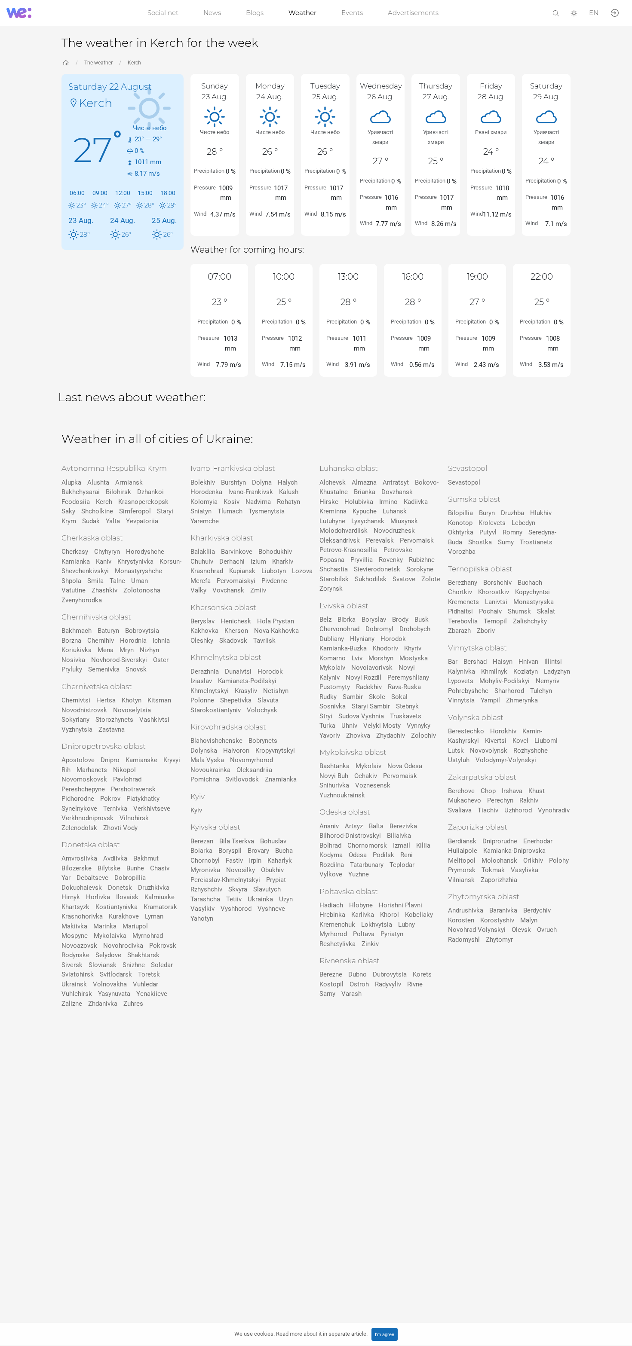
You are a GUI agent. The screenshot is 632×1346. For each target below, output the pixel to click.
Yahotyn (201, 918)
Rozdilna (331, 865)
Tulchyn (541, 691)
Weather (302, 13)
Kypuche (365, 511)
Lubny (406, 924)
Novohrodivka (123, 945)
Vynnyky (418, 725)
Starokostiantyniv (215, 710)
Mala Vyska (207, 760)
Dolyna (262, 482)
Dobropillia (130, 878)
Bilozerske (76, 868)
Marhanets (92, 770)
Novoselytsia (132, 710)
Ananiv (329, 826)
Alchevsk (332, 482)
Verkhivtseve (151, 808)
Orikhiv (533, 860)
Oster (161, 660)
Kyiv (196, 810)
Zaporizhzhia (499, 880)
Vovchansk (228, 590)
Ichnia (161, 640)
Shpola (71, 581)
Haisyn (502, 661)
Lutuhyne (332, 521)
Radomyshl (464, 939)
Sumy (506, 542)
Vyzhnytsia (76, 729)
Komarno (332, 658)
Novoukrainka (210, 770)
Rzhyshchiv (206, 889)
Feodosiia (75, 502)
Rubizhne (422, 560)
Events (352, 13)
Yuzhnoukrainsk (342, 795)
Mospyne (74, 936)
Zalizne (71, 1003)
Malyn (528, 920)
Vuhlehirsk (76, 994)
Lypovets (460, 681)
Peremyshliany (408, 677)
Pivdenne (274, 581)
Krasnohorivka (82, 916)
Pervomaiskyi (236, 581)
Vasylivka (524, 870)
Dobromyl (379, 629)
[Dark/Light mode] (574, 12)
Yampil (490, 700)
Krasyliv (246, 691)
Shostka (480, 542)
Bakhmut (146, 858)
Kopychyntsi (532, 592)
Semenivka (104, 669)
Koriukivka (76, 650)
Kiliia (423, 845)
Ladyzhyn (557, 671)
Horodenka (206, 492)
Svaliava (460, 810)
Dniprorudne (499, 841)
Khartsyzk (75, 907)
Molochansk (499, 860)
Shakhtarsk (143, 955)
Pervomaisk (417, 540)
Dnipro (110, 760)
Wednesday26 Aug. (381, 91)
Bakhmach (76, 631)
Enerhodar (537, 841)
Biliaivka (399, 835)
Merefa (200, 581)
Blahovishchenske (216, 741)
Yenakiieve (151, 994)
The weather (98, 63)
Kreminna (333, 511)
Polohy (559, 860)
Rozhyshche (530, 750)
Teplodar (402, 865)
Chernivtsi (75, 700)
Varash (351, 994)
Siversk (72, 965)
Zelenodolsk (79, 828)
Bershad (475, 661)
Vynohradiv (554, 810)
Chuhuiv (201, 561)
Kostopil (331, 984)
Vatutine (73, 590)
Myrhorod (333, 934)
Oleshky (201, 640)
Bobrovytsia (142, 631)
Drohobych (414, 629)
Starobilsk (334, 579)
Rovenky (391, 560)
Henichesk (236, 621)
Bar (452, 661)
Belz (325, 619)
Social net (162, 13)
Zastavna (111, 729)
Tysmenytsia (267, 511)
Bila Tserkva (236, 841)
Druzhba (512, 513)
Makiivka (74, 926)
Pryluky (71, 669)
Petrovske (397, 550)
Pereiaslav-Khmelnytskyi (225, 880)
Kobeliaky (419, 915)
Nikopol (124, 770)
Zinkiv (370, 944)
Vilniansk (461, 880)
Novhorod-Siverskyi (119, 660)
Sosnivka (332, 706)
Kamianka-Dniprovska (514, 851)
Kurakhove (124, 916)
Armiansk (129, 482)
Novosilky (240, 870)
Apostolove (78, 760)
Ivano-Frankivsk (250, 492)
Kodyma (331, 855)
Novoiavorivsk (372, 667)
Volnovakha (110, 984)
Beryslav (202, 621)
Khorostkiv (493, 592)
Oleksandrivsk (339, 540)
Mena (106, 650)
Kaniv (103, 561)
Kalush (288, 492)
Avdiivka (115, 858)
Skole (377, 697)
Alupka (71, 482)
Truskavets (405, 716)
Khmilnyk (494, 671)
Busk (421, 619)
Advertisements (413, 13)
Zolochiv (423, 735)
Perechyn (500, 800)
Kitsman (159, 700)
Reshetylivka (337, 944)
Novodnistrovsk (84, 710)
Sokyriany (75, 719)
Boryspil (230, 851)
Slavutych (267, 889)
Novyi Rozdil (363, 677)
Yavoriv (329, 735)
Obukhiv (272, 870)
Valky (198, 590)
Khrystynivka (135, 561)
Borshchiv (497, 582)
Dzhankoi (150, 492)
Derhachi (232, 561)
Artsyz (354, 826)
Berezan (201, 841)
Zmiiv (258, 590)
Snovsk (136, 669)
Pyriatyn (391, 934)
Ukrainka (260, 899)
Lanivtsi (496, 602)
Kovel (520, 741)
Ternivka (115, 808)
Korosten (461, 920)
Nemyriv (547, 681)
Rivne (415, 984)
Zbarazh (459, 631)
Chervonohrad (339, 629)
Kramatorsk (160, 907)
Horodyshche (145, 551)
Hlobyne (361, 905)
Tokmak (493, 870)
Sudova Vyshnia (361, 716)
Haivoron (236, 750)
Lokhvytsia (376, 924)
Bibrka (346, 619)
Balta (376, 826)
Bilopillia (460, 513)
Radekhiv (369, 687)
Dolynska (203, 750)
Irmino (388, 502)
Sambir (353, 697)
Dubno (357, 974)
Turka (327, 725)
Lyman (154, 916)
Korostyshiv (497, 920)
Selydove (108, 955)
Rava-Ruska (404, 687)
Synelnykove (79, 808)
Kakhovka (204, 631)
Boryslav (374, 619)
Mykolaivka (110, 936)
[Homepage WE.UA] (65, 62)
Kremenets (463, 602)
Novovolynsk (488, 750)
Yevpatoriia (142, 521)
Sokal (399, 697)
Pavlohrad (127, 779)
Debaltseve (92, 878)
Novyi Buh (333, 776)
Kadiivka (416, 502)
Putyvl (488, 532)
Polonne (202, 700)
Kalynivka (461, 671)
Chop (488, 791)
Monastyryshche (138, 571)
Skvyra (237, 889)
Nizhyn (149, 650)
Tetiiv (234, 899)
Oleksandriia (254, 770)
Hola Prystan (275, 621)
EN (593, 13)
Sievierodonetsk (377, 569)
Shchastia (333, 569)
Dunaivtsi (238, 671)
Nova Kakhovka (276, 631)
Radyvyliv (388, 984)
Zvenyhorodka (81, 600)
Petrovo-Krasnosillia (348, 550)
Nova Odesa (404, 766)
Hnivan (528, 661)
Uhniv (349, 725)
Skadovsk (233, 640)
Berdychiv (537, 910)
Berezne (330, 974)
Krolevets (492, 523)
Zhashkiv (104, 590)
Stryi (325, 716)
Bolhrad (330, 845)
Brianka (364, 492)
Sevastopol (464, 482)
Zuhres (133, 1003)
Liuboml (546, 741)
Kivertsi (495, 741)
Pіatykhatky (143, 799)
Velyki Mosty (382, 725)
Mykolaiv (332, 667)
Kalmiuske (159, 897)
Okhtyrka (460, 532)
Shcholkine (97, 511)
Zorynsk (331, 588)
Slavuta (268, 700)
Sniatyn (201, 511)
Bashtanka (334, 766)
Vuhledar (145, 984)
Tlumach (230, 511)
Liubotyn (273, 571)
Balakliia (202, 551)
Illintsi (553, 661)
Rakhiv (528, 800)
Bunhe (135, 868)
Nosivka (73, 660)
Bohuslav (273, 841)
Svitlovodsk (242, 779)
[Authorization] (614, 12)
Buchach (530, 582)
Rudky (328, 697)
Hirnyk (70, 897)
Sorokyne (419, 569)
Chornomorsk (367, 845)
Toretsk (149, 974)
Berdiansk (462, 841)
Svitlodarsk (116, 974)
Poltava (363, 934)
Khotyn (131, 700)
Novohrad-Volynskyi (477, 930)
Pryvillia (361, 560)
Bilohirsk (118, 492)
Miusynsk (404, 521)
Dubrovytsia (390, 974)
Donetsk (120, 887)
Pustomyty (334, 687)
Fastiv (234, 860)
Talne (117, 581)
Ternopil (495, 621)
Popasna (331, 560)
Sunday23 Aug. (214, 91)
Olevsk (521, 930)
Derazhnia (204, 671)
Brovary (258, 851)
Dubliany (331, 639)
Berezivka (403, 826)
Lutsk (456, 750)
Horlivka (98, 897)
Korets (422, 974)
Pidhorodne (77, 799)
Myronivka (205, 870)
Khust (536, 791)
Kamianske (141, 760)
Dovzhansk (397, 492)
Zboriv (486, 631)
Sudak (91, 521)
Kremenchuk (337, 924)
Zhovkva (358, 735)
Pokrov (110, 799)
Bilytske (109, 868)
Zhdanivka (102, 1003)
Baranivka (503, 910)
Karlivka (362, 915)
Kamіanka (75, 561)
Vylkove (330, 874)
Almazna (364, 482)
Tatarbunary (366, 865)
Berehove (461, 791)
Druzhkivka (153, 887)
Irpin (255, 860)
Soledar (162, 965)
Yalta (113, 521)
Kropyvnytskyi (275, 750)
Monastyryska (533, 602)
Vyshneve (271, 909)
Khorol (389, 915)
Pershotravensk (133, 789)
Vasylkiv (202, 909)
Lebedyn (523, 523)
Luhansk (395, 511)
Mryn (127, 650)
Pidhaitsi (460, 611)
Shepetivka (236, 700)
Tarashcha (205, 899)
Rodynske (75, 955)
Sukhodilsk (371, 579)
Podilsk (383, 855)
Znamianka (281, 779)
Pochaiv (490, 611)
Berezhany (462, 582)
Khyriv (412, 648)
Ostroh (359, 984)
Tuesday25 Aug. (325, 91)
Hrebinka (332, 915)
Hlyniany (362, 639)
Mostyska (413, 658)
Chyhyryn (107, 551)
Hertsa (106, 700)
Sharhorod (509, 691)
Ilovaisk (127, 897)
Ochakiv (365, 776)
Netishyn (275, 691)
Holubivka (358, 502)
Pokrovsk (162, 945)
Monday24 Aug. (270, 91)
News (212, 13)
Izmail (401, 845)
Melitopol (462, 860)
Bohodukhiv (275, 551)
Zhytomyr (499, 939)
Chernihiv (100, 640)
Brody (400, 619)
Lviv (357, 658)
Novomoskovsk (84, 779)
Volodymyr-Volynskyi (506, 760)
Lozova (302, 571)
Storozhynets (114, 719)
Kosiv (231, 502)
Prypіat (276, 880)
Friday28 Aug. (491, 91)
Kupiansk (242, 571)
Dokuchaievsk (81, 887)
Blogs (255, 13)
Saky (68, 511)
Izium (258, 561)
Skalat (546, 611)
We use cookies (301, 1334)
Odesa (358, 855)
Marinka (105, 926)
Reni (406, 855)
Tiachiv (488, 810)
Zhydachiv (390, 735)
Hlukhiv (541, 513)
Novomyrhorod (251, 760)
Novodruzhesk (394, 530)
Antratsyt (396, 482)
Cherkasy (74, 551)
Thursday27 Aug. (435, 91)
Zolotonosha (141, 590)
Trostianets (536, 542)
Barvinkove (236, 551)
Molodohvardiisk (343, 530)
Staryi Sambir (371, 706)
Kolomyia (204, 502)
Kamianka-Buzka (343, 648)
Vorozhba (462, 551)
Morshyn (380, 658)
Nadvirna (258, 502)
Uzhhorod (518, 810)
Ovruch (547, 930)
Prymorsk (462, 870)
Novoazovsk (79, 945)
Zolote (430, 579)
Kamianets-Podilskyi (247, 681)
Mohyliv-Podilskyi (504, 681)
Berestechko (466, 731)
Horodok (270, 671)
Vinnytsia (461, 700)
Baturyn (108, 631)
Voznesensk (372, 785)
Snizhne (134, 965)
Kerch (134, 63)
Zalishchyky (530, 621)
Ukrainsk (74, 984)
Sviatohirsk (77, 974)
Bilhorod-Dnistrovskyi (350, 835)
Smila (95, 581)
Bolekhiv (202, 482)
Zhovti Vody (120, 828)
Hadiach (331, 905)
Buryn (487, 513)
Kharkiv (282, 561)
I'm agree (384, 1334)
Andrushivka (465, 910)
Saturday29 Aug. (546, 91)
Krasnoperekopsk (143, 502)
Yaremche (204, 521)
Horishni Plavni (400, 905)
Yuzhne (358, 874)
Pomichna (204, 779)
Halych (288, 482)
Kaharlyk (279, 860)
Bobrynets (263, 741)
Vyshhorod (236, 909)
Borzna (71, 640)
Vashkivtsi (154, 719)
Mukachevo (464, 800)
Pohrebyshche (468, 691)
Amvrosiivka (79, 858)
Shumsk (519, 611)
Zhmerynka (522, 700)
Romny (512, 532)
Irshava (512, 791)
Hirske (328, 502)
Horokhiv (503, 731)
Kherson (236, 631)
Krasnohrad (206, 571)
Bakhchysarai (80, 492)
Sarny (327, 994)
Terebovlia (463, 621)
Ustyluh (458, 760)
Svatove (404, 579)
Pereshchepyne (83, 789)
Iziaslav (201, 681)
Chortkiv (460, 592)
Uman (139, 581)
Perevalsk (380, 540)
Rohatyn (288, 502)
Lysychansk (367, 521)
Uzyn (286, 899)
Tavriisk (264, 640)
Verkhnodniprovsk (87, 818)
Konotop (460, 523)
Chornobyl (205, 860)
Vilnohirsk (134, 818)
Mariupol (135, 926)
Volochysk (262, 710)
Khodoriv (385, 648)
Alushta (98, 482)
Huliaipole (462, 851)
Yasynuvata (114, 994)
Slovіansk (103, 965)
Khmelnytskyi (209, 691)
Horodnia (133, 640)
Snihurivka (334, 785)
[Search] (556, 12)
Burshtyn (233, 482)
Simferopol (135, 511)
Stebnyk (407, 706)
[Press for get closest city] (73, 102)
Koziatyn (525, 671)
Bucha (284, 851)
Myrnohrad (147, 936)
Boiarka (201, 851)
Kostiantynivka (116, 907)
